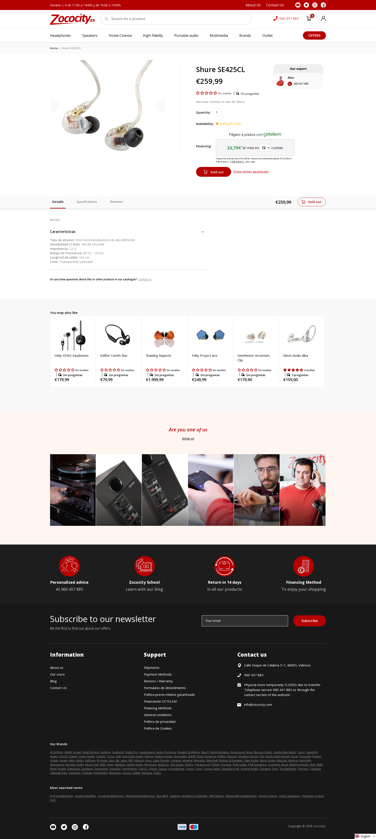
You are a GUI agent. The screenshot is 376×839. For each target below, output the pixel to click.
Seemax (115, 769)
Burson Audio (263, 752)
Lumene (176, 760)
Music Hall (92, 765)
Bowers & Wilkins (189, 752)
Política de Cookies (158, 728)
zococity (319, 826)
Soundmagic (176, 769)
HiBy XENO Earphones (72, 355)
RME (319, 765)
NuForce (163, 765)
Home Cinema (268, 796)
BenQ (205, 752)
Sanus (162, 769)
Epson (254, 756)
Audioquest (147, 752)
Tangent (265, 769)
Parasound (202, 765)
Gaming (175, 796)
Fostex (316, 756)
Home (54, 48)
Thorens (303, 769)
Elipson (232, 756)
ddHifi (192, 756)
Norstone (150, 765)
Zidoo (157, 773)
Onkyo (189, 765)
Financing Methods (158, 708)
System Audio (249, 769)
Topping (315, 769)
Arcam (77, 752)
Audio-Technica (166, 752)
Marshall (212, 760)
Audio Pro (131, 752)
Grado (54, 760)
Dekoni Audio (164, 756)
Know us (188, 438)
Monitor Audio (74, 765)
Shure (153, 769)
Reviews (116, 201)
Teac (275, 769)
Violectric (75, 773)
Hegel (63, 760)
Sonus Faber (212, 769)
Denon (149, 756)
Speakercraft (230, 769)
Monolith (305, 760)
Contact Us (58, 688)
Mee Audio (251, 760)
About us (56, 667)
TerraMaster (288, 769)
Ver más (250, 161)
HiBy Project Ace (204, 355)
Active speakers (289, 796)
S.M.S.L (143, 769)
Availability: (205, 124)
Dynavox (210, 756)
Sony (199, 769)
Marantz (199, 760)
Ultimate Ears (58, 773)
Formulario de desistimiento (165, 688)
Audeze (106, 752)
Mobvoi (293, 760)
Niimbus (120, 765)
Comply (101, 756)
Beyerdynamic (219, 752)
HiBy (72, 760)
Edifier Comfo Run (113, 355)
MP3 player (216, 796)
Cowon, (73, 756)
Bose (249, 752)
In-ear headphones (111, 796)
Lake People (161, 760)
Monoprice (57, 765)
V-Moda (87, 773)
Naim (110, 765)
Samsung (73, 769)
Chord (63, 756)
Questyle (274, 765)
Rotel (53, 769)
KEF (131, 760)
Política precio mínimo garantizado (169, 694)
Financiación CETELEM (160, 701)
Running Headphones (140, 796)
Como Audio (87, 756)
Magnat (188, 760)
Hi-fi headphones (61, 796)
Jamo (124, 760)
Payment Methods (158, 674)
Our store (57, 674)
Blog (53, 681)
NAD (103, 765)
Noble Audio (135, 765)
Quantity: (203, 112)
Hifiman (90, 760)
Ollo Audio (177, 765)
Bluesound (237, 752)
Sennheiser (129, 769)
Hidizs (80, 760)
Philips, (215, 765)
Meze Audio (267, 760)
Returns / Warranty (158, 681)
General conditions (158, 715)
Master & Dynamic (231, 760)
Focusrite (305, 756)
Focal (294, 756)
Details (58, 201)
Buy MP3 (162, 796)
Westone (115, 773)
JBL (117, 760)
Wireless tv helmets (194, 796)
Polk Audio (240, 765)
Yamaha (146, 773)
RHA (313, 765)
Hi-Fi (52, 800)
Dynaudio (180, 756)
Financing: (204, 146)
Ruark (62, 769)
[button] (207, 93)
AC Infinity (56, 752)
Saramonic (101, 769)
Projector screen (313, 796)
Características (63, 231)
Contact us (144, 279)
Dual (200, 756)
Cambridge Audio (284, 752)
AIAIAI (68, 752)
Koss (148, 760)
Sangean (87, 769)
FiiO (262, 756)
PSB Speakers (257, 765)
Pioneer (226, 765)
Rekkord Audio (299, 765)
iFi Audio (102, 760)
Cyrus (111, 756)
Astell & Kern (90, 752)
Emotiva (243, 756)
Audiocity (118, 752)
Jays (111, 760)
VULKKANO (100, 773)
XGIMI (136, 773)
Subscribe (309, 620)
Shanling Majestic (158, 355)
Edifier (222, 756)
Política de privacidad (159, 721)
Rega (284, 765)
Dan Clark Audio (132, 756)
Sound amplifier (85, 796)
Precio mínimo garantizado (251, 171)
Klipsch (139, 760)
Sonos (190, 769)
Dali (118, 756)
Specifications (87, 201)
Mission (282, 760)
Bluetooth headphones (241, 796)
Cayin (301, 752)
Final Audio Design (278, 756)
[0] (308, 19)
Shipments (151, 667)
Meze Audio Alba (295, 355)
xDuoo (126, 773)
